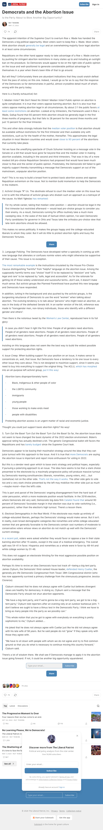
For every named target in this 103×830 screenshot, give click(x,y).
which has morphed (86, 366)
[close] (77, 736)
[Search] (98, 706)
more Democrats (79, 454)
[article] (51, 718)
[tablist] (15, 706)
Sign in (95, 4)
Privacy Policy (71, 779)
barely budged (33, 444)
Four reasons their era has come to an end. (22, 717)
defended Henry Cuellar (79, 569)
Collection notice (73, 811)
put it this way (50, 370)
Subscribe (84, 4)
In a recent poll (10, 538)
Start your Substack (44, 817)
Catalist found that (74, 500)
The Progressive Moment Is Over (20, 713)
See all (7, 763)
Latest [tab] (12, 706)
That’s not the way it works (53, 479)
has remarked (40, 198)
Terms (62, 811)
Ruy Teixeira (14, 23)
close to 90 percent (69, 139)
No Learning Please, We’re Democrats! (23, 730)
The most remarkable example (18, 265)
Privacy (54, 811)
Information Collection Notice (50, 779)
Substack (38, 824)
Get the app (64, 817)
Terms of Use (64, 777)
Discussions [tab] (23, 706)
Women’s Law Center (57, 318)
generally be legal (35, 45)
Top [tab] (5, 706)
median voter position (63, 128)
